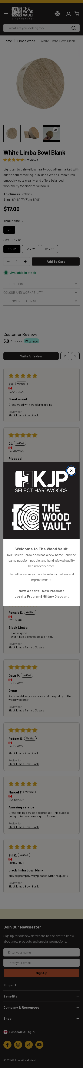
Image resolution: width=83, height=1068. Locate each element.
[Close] (71, 471)
